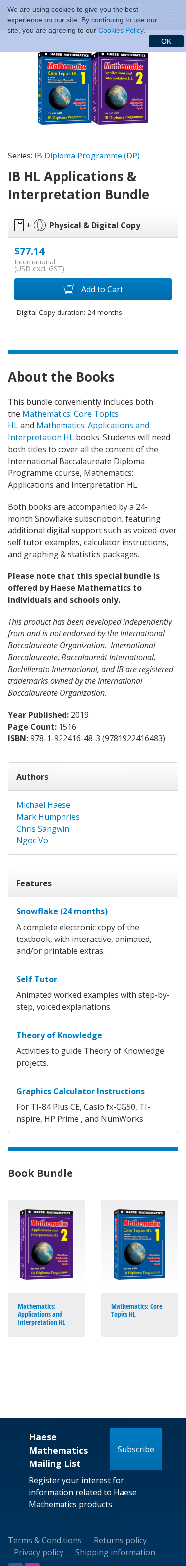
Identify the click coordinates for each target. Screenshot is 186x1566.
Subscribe (136, 1449)
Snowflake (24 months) (62, 911)
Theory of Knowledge (59, 1035)
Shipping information (115, 1552)
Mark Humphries (48, 816)
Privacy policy (38, 1552)
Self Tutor (36, 979)
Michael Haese (43, 804)
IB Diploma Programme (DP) (87, 155)
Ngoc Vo (32, 840)
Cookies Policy (120, 30)
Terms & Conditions (45, 1540)
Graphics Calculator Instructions (80, 1091)
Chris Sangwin (42, 828)
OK (166, 41)
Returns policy (120, 1540)
